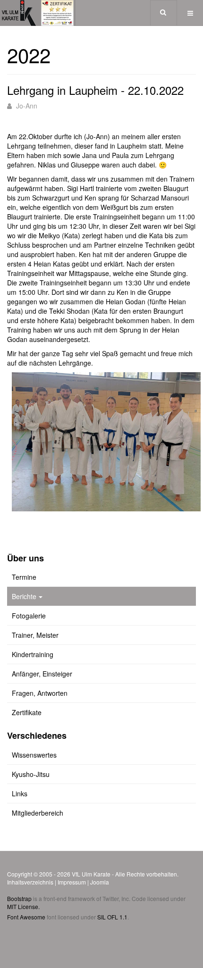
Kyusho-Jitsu (31, 774)
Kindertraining (32, 654)
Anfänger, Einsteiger (42, 673)
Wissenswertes (34, 754)
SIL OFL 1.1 (112, 917)
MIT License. (23, 906)
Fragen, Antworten (40, 693)
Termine (24, 577)
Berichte (24, 596)
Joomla (99, 882)
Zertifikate (27, 712)
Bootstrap (19, 898)
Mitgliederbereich (37, 813)
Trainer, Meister (35, 635)
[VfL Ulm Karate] (38, 13)
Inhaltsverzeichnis (30, 882)
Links (19, 793)
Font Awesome (26, 917)
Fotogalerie (29, 615)
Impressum (72, 882)
